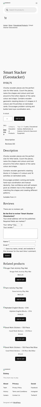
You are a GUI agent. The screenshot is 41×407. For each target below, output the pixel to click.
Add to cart (19, 118)
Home (5, 25)
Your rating (8, 225)
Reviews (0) (10, 144)
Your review (8, 227)
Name (6, 242)
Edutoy (6, 374)
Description (10, 140)
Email (6, 245)
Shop (10, 25)
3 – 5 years (25, 126)
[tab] (20, 140)
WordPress (17, 402)
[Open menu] (36, 3)
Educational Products (21, 25)
